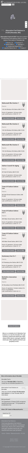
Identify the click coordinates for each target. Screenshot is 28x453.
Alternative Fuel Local (15, 2)
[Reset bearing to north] (26, 27)
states (16, 440)
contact (16, 439)
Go (13, 4)
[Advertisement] (14, 64)
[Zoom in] (26, 22)
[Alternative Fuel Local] (2, 2)
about (11, 439)
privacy (12, 440)
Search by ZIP (6, 413)
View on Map (20, 118)
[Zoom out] (26, 24)
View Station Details (8, 118)
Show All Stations (14, 326)
